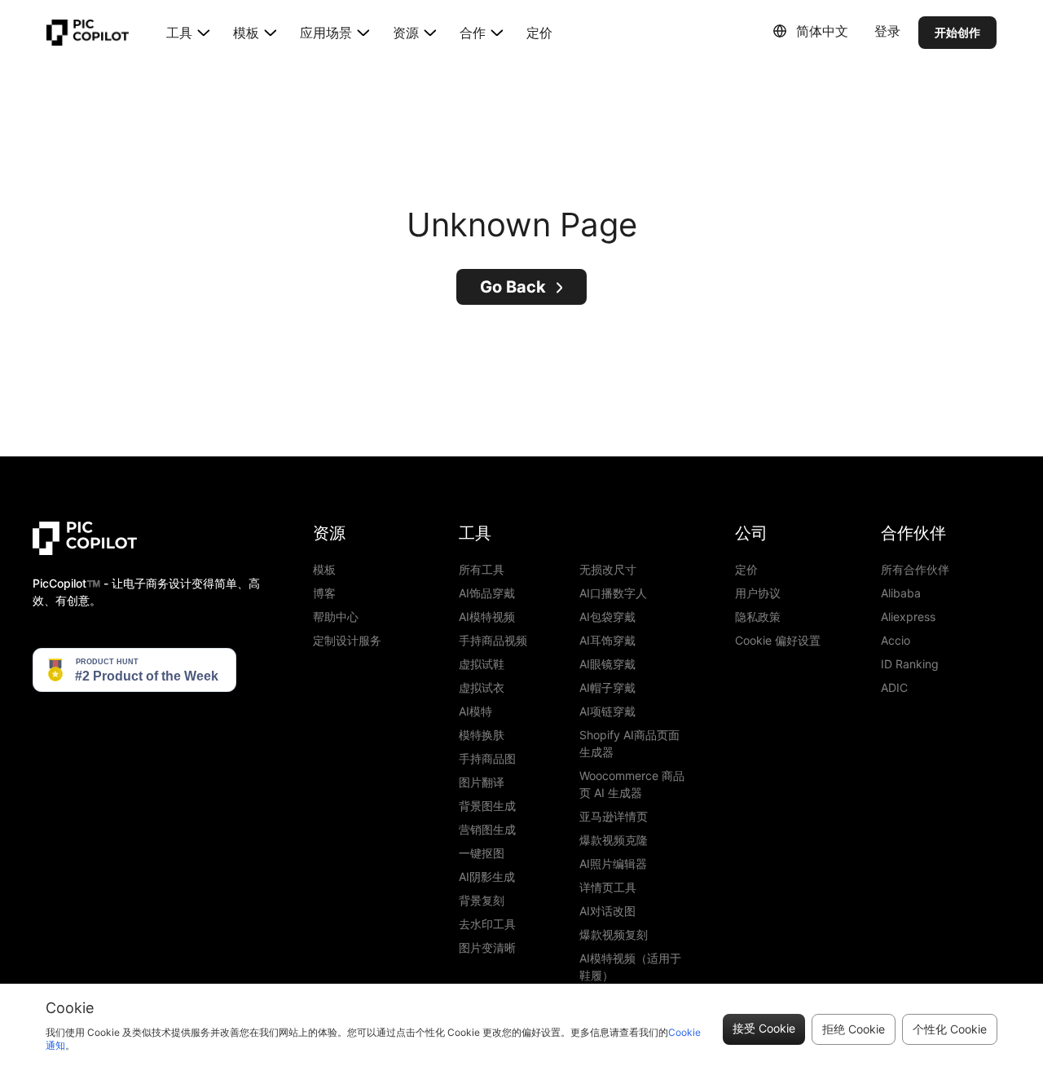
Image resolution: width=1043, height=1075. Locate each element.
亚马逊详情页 (613, 816)
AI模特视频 (487, 616)
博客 (324, 593)
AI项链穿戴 (607, 711)
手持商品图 (487, 758)
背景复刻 (481, 900)
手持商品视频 (493, 640)
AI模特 (475, 711)
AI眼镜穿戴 (607, 664)
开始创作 (957, 32)
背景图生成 (487, 806)
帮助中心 (336, 616)
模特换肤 (481, 735)
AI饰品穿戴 (487, 593)
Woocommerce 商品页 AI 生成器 (631, 784)
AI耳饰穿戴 (607, 640)
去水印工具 (487, 924)
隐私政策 (758, 616)
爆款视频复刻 (613, 934)
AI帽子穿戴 (607, 687)
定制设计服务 (347, 640)
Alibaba (901, 593)
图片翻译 (481, 782)
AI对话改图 (607, 911)
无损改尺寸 (607, 569)
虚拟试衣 (481, 687)
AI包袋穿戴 (607, 616)
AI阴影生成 (487, 876)
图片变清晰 (487, 947)
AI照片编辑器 (613, 863)
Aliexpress (908, 616)
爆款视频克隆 (613, 840)
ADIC (894, 687)
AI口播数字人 (613, 593)
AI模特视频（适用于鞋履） (630, 966)
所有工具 (481, 569)
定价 (539, 32)
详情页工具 (607, 887)
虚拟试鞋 (481, 664)
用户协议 (758, 593)
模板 (324, 569)
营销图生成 (487, 829)
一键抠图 (481, 853)
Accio (895, 640)
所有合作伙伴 (915, 569)
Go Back (513, 287)
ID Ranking (910, 664)
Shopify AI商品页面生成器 (629, 743)
